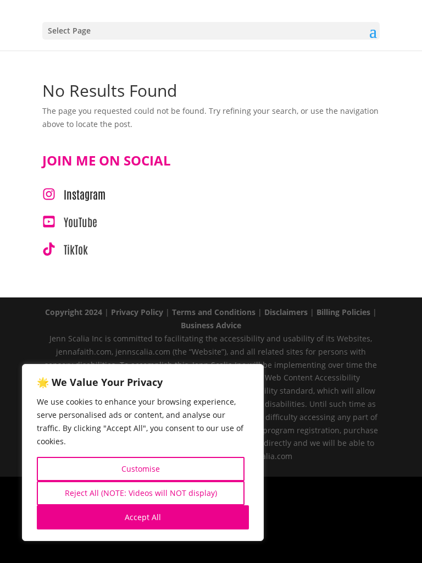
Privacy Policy (137, 312)
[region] (143, 452)
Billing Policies (343, 312)
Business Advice (211, 325)
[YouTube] (69, 222)
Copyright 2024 (73, 312)
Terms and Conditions (214, 312)
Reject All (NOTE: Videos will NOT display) (141, 493)
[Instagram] (74, 194)
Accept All (143, 517)
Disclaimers (286, 312)
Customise (140, 468)
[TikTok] (65, 249)
